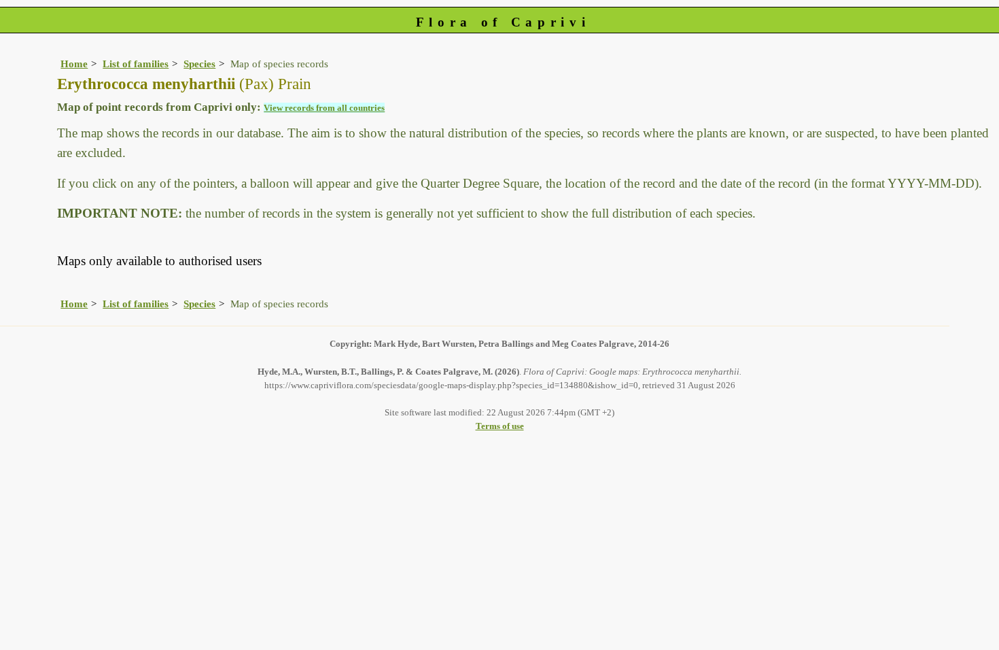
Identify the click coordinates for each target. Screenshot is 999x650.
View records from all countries (324, 108)
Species (199, 63)
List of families (136, 63)
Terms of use (500, 426)
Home (74, 63)
